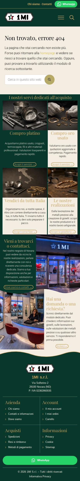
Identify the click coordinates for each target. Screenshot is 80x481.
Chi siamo (34, 4)
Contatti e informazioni (20, 413)
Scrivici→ (62, 346)
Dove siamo (15, 419)
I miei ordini (51, 413)
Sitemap (50, 447)
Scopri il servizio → (24, 164)
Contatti (47, 4)
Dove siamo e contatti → (18, 287)
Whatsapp (69, 4)
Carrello (49, 419)
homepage (47, 53)
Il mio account (53, 408)
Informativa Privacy (40, 476)
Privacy (49, 436)
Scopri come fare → (25, 231)
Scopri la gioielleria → (63, 231)
